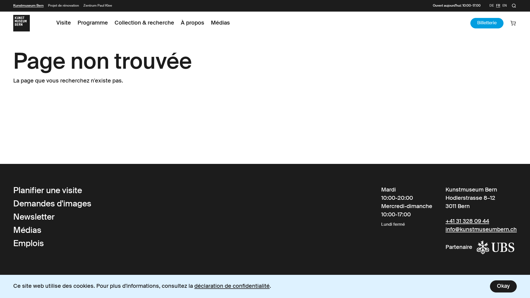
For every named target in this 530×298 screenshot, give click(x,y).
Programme (93, 23)
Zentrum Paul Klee (97, 5)
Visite (63, 23)
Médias (220, 23)
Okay (503, 286)
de (491, 5)
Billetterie (487, 23)
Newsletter (34, 217)
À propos (192, 23)
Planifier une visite (47, 191)
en (504, 5)
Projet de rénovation (63, 5)
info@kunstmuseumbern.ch (481, 230)
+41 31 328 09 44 (467, 221)
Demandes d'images (52, 204)
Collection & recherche (144, 23)
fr (498, 5)
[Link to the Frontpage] (21, 23)
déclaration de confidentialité (232, 286)
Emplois (28, 244)
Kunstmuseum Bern (28, 5)
